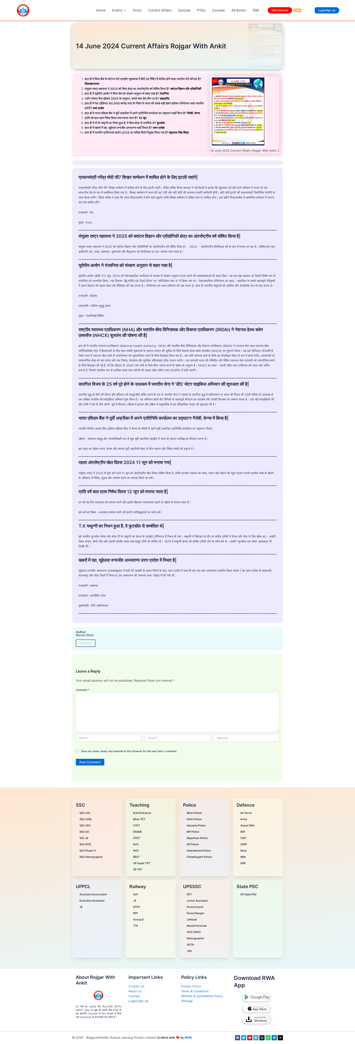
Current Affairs (159, 10)
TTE (135, 925)
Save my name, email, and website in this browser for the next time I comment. (129, 751)
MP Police (193, 831)
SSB (256, 10)
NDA (243, 856)
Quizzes (184, 10)
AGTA (190, 944)
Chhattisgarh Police (199, 856)
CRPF (243, 844)
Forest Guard (195, 906)
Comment (82, 689)
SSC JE (84, 838)
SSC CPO (85, 825)
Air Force (246, 812)
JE (81, 906)
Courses (218, 10)
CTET (136, 825)
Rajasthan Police (197, 838)
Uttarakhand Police (199, 850)
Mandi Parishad (197, 925)
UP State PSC (248, 894)
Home (100, 10)
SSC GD (84, 831)
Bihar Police (194, 812)
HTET (136, 838)
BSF (242, 831)
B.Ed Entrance (142, 812)
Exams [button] (117, 10)
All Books (238, 10)
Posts (137, 10)
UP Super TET (141, 863)
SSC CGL (85, 812)
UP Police (193, 844)
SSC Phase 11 (88, 850)
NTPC (136, 906)
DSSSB (137, 831)
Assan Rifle (247, 825)
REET (136, 856)
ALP (135, 894)
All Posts (85, 643)
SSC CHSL (86, 819)
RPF (135, 913)
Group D (138, 919)
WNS (188, 1037)
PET (189, 894)
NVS (135, 850)
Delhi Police (194, 819)
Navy (243, 850)
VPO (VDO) (194, 932)
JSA (189, 950)
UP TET (137, 869)
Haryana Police (196, 825)
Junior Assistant (197, 900)
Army (243, 819)
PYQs (201, 10)
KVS (135, 844)
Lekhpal (192, 919)
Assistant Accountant (93, 894)
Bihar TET (139, 819)
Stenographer (195, 938)
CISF (243, 838)
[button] (124, 10)
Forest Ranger (195, 913)
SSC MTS (85, 844)
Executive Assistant (92, 900)
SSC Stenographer (91, 856)
